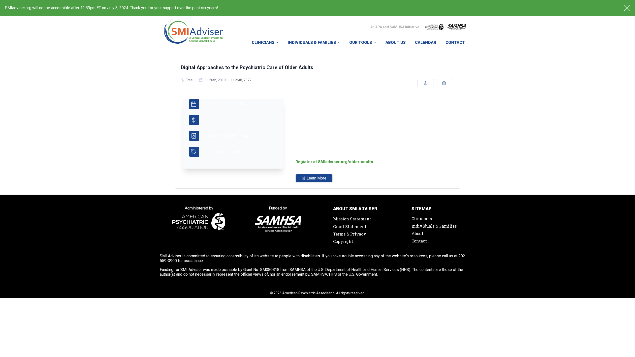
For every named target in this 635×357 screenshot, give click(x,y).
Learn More (316, 178)
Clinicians (263, 42)
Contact (455, 42)
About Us (395, 42)
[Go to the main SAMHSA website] (456, 27)
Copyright (343, 241)
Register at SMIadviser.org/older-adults (334, 161)
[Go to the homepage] (193, 34)
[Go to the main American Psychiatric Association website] (434, 27)
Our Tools (361, 42)
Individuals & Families (312, 42)
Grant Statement (349, 226)
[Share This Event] (425, 83)
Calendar (425, 42)
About (417, 233)
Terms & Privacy (349, 234)
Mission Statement (352, 218)
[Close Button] (627, 8)
